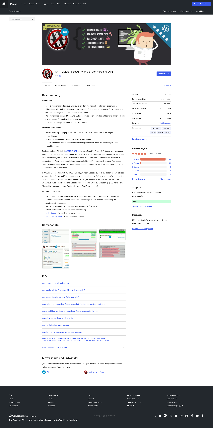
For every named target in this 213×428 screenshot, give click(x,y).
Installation (75, 85)
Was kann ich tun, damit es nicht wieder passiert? (62, 332)
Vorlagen (51, 406)
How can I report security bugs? (55, 347)
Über (11, 395)
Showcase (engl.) (54, 395)
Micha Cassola (51, 213)
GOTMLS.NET (71, 151)
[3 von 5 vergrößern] (94, 232)
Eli (60, 75)
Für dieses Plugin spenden (142, 228)
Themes (51, 399)
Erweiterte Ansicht (139, 139)
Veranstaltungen (133, 399)
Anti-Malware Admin (97, 372)
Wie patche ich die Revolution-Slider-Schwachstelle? (63, 290)
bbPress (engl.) (173, 402)
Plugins (51, 402)
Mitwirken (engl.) (133, 395)
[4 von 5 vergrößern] (123, 232)
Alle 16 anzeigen (165, 123)
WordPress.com (173, 395)
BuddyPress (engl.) (175, 406)
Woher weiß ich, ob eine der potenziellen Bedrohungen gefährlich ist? (70, 311)
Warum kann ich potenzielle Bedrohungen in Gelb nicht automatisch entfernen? (74, 304)
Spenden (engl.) (134, 402)
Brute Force (166, 128)
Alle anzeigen (165, 179)
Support (167, 85)
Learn (90, 395)
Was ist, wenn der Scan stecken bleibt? (58, 318)
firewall (153, 132)
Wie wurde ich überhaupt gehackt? (56, 325)
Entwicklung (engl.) (95, 402)
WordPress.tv (94, 406)
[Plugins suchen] (32, 19)
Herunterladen (163, 74)
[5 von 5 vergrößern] (123, 245)
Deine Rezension (139, 179)
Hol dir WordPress (201, 4)
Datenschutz (13, 406)
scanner (160, 132)
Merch (130, 406)
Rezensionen (60, 85)
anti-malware (156, 128)
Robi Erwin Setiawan (53, 216)
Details (47, 85)
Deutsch (33, 416)
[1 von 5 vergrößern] (66, 232)
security (167, 132)
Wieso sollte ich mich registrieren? (56, 283)
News (11, 399)
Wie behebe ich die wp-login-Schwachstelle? (60, 297)
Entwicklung (90, 85)
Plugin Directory (15, 11)
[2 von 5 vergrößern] (66, 248)
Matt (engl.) (172, 399)
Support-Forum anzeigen (142, 206)
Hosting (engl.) (14, 402)
